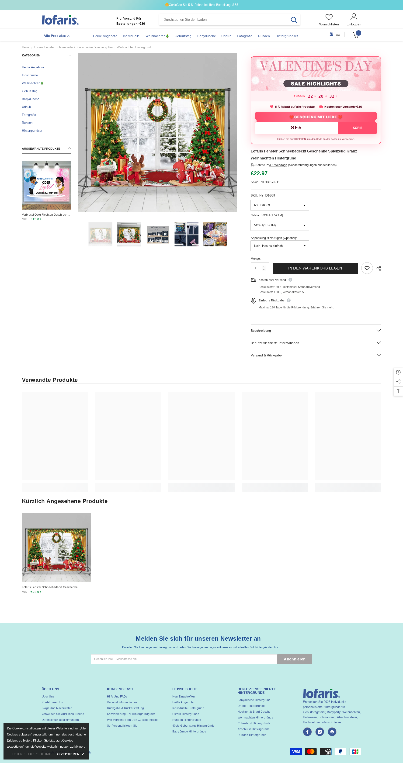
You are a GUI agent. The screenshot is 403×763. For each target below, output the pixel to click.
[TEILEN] (377, 268)
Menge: (256, 258)
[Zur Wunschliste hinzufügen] (367, 268)
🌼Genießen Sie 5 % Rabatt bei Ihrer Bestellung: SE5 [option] (201, 5)
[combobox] (223, 19)
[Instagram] (319, 731)
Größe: (267, 215)
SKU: (263, 195)
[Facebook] (307, 731)
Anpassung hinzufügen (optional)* (274, 238)
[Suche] (229, 19)
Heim (25, 47)
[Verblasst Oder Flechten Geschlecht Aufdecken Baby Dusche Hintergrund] (46, 185)
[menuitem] (46, 67)
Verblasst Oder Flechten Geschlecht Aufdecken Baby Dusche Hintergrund (46, 215)
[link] (55, 485)
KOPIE (357, 128)
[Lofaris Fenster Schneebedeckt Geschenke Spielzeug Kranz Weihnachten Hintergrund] (56, 547)
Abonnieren (295, 659)
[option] (157, 132)
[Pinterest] (332, 731)
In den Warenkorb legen (315, 268)
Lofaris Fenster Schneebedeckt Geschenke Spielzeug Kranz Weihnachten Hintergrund (50, 587)
